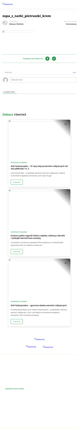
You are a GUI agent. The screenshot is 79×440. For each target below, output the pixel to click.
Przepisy (43, 408)
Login (74, 72)
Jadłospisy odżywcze (10, 408)
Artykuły (43, 405)
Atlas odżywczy (8, 415)
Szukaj (69, 4)
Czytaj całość (17, 182)
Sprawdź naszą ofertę (14, 389)
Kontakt (43, 415)
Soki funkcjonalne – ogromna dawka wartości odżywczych (39, 305)
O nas (42, 401)
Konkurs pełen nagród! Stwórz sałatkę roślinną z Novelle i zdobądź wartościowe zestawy (38, 236)
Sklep (42, 411)
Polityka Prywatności (48, 433)
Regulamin (44, 421)
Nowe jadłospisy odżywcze (12, 405)
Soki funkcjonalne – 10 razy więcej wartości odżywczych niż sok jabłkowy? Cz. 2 (39, 167)
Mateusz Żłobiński (16, 24)
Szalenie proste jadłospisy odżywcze (16, 401)
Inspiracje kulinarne (19, 162)
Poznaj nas (36, 389)
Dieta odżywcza (8, 411)
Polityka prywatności (47, 418)
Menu (75, 4)
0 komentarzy (71, 24)
